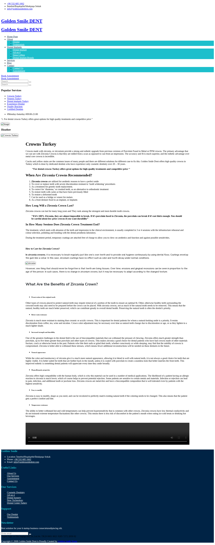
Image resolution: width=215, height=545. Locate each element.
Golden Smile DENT (21, 21)
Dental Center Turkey (17, 503)
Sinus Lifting (19, 55)
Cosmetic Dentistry (16, 492)
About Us (11, 473)
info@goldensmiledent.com (19, 9)
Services (11, 60)
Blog (9, 63)
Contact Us (18, 68)
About (10, 39)
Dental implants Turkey (18, 101)
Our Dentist (12, 514)
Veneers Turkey (14, 98)
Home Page (12, 36)
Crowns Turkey (14, 96)
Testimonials (18, 44)
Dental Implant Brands (23, 57)
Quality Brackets (15, 106)
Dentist (16, 42)
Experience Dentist (16, 104)
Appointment (19, 71)
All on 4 (16, 52)
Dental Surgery (14, 497)
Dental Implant (20, 50)
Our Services (13, 476)
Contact (10, 65)
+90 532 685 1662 (15, 3)
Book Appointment (10, 76)
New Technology (15, 500)
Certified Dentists (15, 109)
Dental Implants (14, 47)
